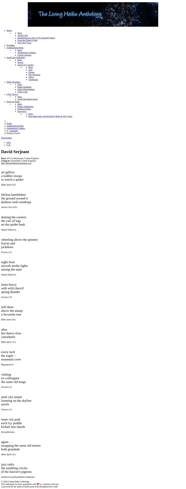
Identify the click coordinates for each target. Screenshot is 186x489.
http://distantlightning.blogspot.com (16, 163)
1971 (9, 142)
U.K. (9, 145)
